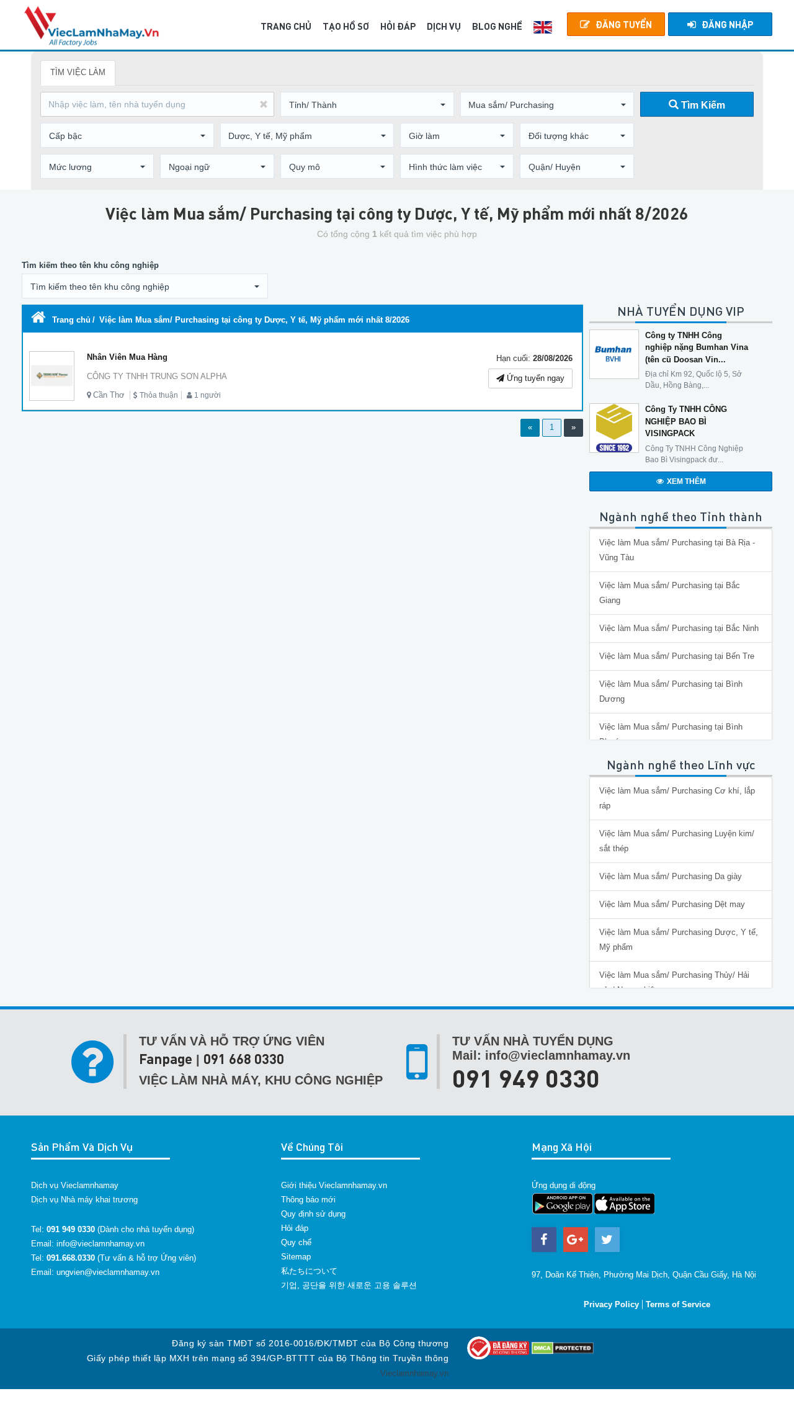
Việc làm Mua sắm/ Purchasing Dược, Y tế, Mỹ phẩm (678, 940)
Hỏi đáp (294, 1228)
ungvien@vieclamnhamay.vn (107, 1272)
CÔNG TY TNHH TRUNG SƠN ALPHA (157, 376)
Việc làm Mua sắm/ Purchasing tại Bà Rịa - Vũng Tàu (677, 550)
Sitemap (296, 1256)
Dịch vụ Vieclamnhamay (74, 1185)
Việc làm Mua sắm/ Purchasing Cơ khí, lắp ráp (677, 798)
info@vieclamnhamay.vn (100, 1243)
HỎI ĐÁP (398, 26)
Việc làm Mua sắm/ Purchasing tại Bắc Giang (669, 593)
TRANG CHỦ (286, 26)
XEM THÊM (686, 481)
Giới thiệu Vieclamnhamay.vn (334, 1185)
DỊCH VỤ (444, 26)
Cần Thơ (109, 395)
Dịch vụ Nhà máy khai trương (84, 1199)
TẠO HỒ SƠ (346, 26)
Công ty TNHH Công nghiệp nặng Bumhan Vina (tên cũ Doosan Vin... (696, 347)
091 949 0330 (526, 1078)
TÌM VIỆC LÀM (77, 72)
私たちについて (309, 1271)
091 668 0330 (243, 1058)
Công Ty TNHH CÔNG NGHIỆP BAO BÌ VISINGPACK (686, 421)
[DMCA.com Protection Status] (563, 1347)
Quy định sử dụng (313, 1213)
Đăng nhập (727, 24)
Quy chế (296, 1242)
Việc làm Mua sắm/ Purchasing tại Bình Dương (671, 691)
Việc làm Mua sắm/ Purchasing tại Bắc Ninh (679, 628)
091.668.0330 (71, 1258)
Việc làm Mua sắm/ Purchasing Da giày (670, 876)
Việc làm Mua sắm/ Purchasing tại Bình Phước (671, 734)
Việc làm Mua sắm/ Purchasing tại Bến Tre (676, 656)
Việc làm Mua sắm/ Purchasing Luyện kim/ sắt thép (676, 841)
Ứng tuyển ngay (534, 378)
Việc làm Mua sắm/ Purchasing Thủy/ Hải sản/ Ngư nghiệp (674, 982)
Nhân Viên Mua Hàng (127, 357)
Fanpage (165, 1058)
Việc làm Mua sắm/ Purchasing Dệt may (672, 904)
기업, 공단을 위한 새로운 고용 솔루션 (349, 1285)
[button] (367, 104)
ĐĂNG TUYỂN (624, 24)
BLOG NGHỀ (497, 26)
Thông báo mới (308, 1199)
